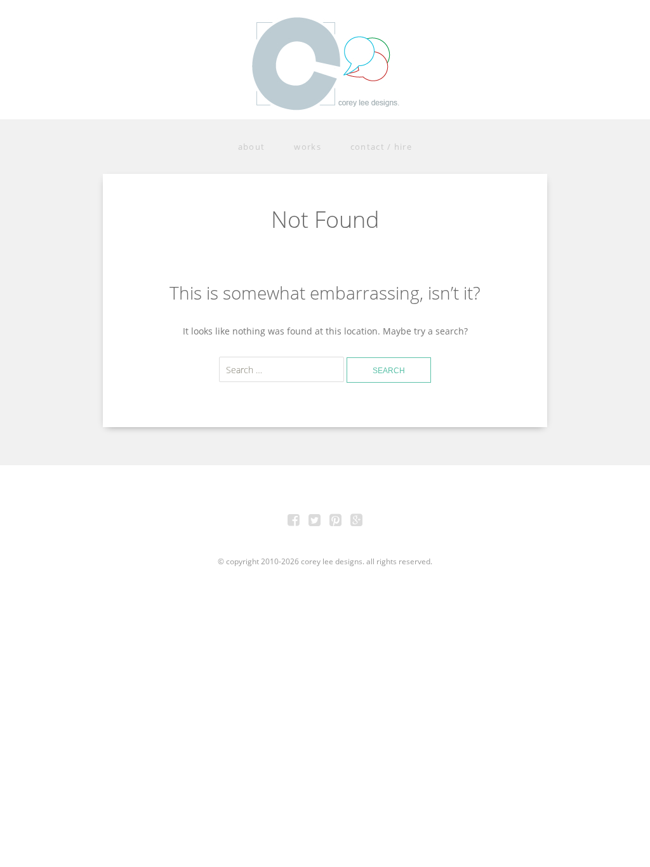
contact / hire (381, 146)
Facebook (294, 522)
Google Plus (357, 522)
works (307, 146)
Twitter (315, 522)
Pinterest (336, 522)
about (251, 146)
